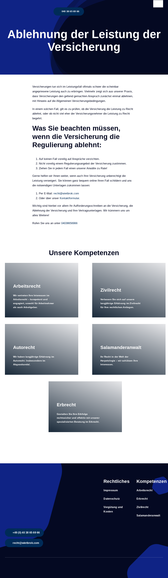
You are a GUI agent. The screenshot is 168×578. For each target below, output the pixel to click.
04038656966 (69, 223)
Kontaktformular (69, 198)
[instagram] (11, 563)
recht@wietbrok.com (66, 193)
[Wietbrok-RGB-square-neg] (29, 477)
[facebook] (6, 563)
